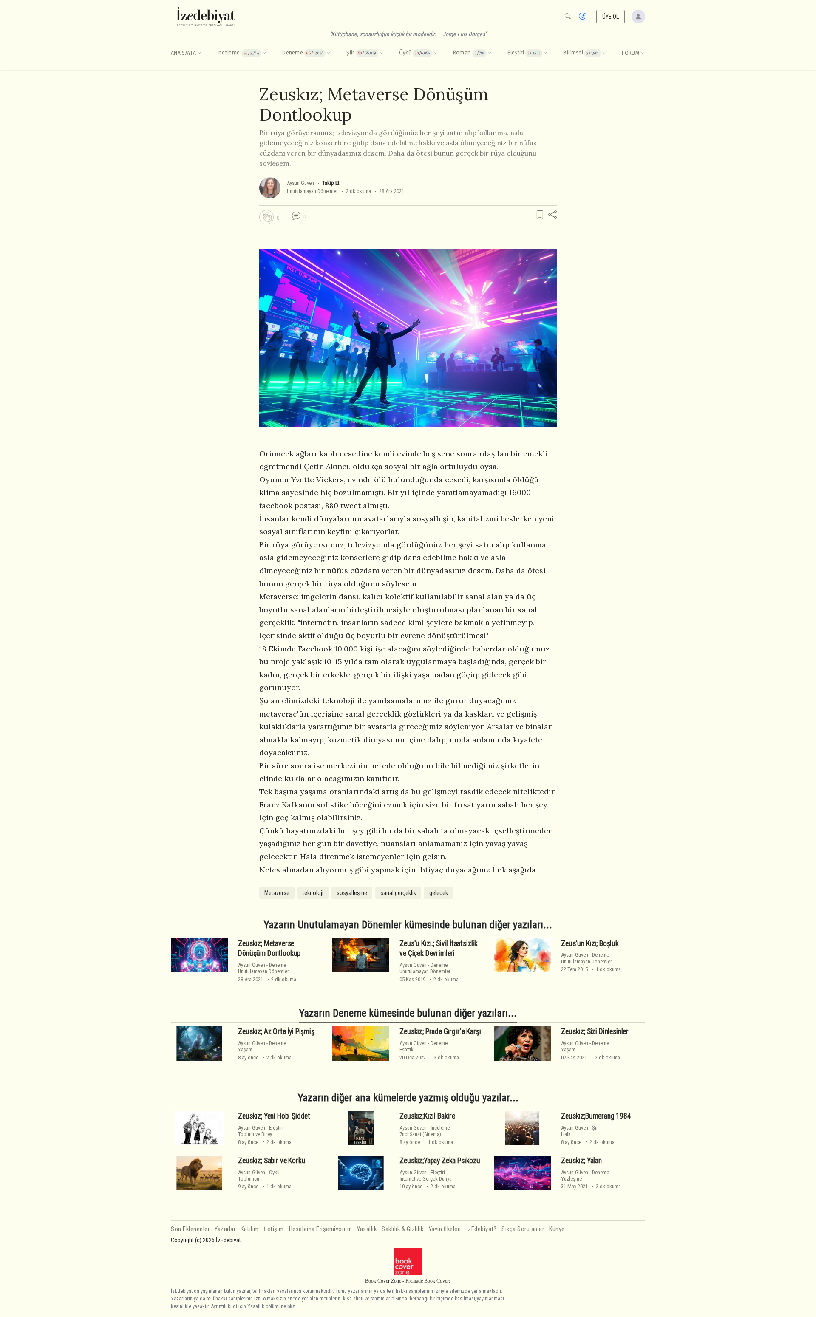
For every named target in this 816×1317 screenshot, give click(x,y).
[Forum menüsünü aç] (642, 53)
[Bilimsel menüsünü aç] (604, 53)
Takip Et (330, 183)
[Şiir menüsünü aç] (381, 53)
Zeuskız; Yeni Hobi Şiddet (274, 1116)
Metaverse (276, 892)
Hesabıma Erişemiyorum (320, 1229)
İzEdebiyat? (481, 1229)
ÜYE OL (610, 16)
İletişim (274, 1229)
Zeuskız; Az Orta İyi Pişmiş (276, 1031)
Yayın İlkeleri (445, 1229)
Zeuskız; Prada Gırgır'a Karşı (440, 1031)
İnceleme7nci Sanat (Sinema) (425, 1130)
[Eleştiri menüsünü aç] (545, 53)
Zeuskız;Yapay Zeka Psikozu (440, 1160)
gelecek (438, 892)
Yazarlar (225, 1229)
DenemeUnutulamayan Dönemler (263, 968)
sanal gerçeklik (398, 892)
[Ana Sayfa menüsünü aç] (199, 53)
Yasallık (367, 1229)
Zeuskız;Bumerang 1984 (596, 1116)
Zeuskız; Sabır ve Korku (271, 1160)
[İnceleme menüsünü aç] (264, 53)
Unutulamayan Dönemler (312, 191)
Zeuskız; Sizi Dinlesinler (595, 1031)
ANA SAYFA (183, 53)
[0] (266, 217)
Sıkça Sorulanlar (523, 1229)
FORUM (630, 53)
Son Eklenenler (190, 1229)
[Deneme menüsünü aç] (329, 53)
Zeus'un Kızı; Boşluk (590, 943)
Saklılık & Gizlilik (403, 1229)
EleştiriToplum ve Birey (260, 1130)
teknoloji (313, 892)
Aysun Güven (300, 183)
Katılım (250, 1229)
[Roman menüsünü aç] (490, 53)
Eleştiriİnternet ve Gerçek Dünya (426, 1175)
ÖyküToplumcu (259, 1175)
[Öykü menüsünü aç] (435, 53)
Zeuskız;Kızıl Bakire (427, 1116)
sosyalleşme (352, 892)
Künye (557, 1229)
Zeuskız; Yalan (581, 1160)
